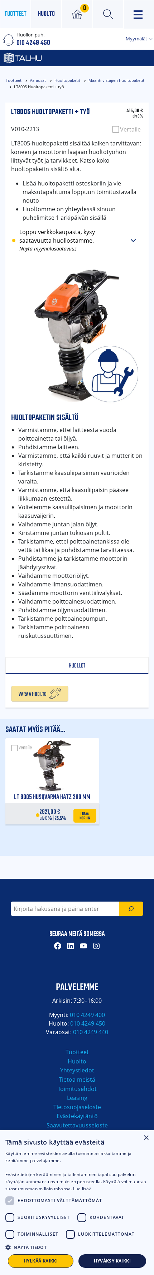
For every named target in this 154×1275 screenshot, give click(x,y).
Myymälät (137, 38)
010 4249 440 (90, 1032)
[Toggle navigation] (139, 14)
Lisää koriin (85, 815)
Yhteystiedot (77, 1070)
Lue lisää (82, 1189)
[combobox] (65, 909)
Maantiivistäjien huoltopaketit (116, 80)
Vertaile (130, 129)
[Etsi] (131, 909)
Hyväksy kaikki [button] (112, 1261)
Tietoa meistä (77, 1079)
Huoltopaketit (67, 80)
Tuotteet (15, 14)
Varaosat (38, 80)
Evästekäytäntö (77, 1116)
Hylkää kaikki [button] (41, 1261)
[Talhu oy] (53, 58)
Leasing (77, 1098)
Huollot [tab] (77, 666)
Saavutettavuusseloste (77, 1125)
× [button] (146, 1138)
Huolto (46, 14)
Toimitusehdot (77, 1089)
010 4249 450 (33, 43)
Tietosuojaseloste (77, 1107)
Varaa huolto (33, 694)
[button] (77, 1247)
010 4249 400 (87, 1015)
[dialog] (77, 1202)
